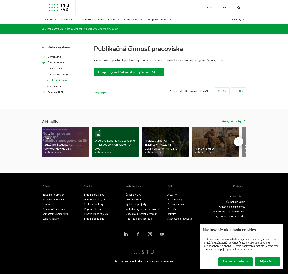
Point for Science (135, 199)
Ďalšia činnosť (56, 62)
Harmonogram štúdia (96, 199)
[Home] (43, 28)
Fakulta (49, 19)
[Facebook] (138, 234)
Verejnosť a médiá (158, 19)
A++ (241, 196)
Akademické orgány (53, 199)
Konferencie (55, 86)
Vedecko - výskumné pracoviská (143, 209)
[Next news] (238, 141)
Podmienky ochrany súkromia (229, 211)
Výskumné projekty (136, 204)
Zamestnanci (132, 19)
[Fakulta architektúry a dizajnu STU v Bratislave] (59, 7)
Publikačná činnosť (59, 80)
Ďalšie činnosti (75, 28)
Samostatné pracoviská (55, 213)
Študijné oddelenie (94, 218)
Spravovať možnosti (235, 261)
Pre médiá (173, 209)
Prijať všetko (268, 261)
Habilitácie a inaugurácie (61, 74)
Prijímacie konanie (94, 209)
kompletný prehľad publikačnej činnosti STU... (129, 72)
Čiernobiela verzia (235, 201)
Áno (224, 91)
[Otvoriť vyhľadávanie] (238, 7)
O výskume (54, 56)
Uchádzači (67, 19)
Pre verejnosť (175, 199)
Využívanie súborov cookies (230, 216)
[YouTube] (162, 234)
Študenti (85, 19)
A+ (234, 196)
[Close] (278, 229)
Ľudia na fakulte (51, 218)
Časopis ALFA (56, 92)
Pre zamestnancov (178, 204)
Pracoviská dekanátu (54, 209)
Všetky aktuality (232, 121)
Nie (241, 91)
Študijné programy (94, 194)
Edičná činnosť (57, 68)
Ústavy (46, 204)
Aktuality (172, 194)
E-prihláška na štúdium (96, 213)
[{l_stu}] (144, 251)
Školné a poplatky (93, 204)
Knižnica (172, 213)
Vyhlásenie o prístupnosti (231, 206)
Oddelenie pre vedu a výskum (142, 213)
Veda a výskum (107, 19)
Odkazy (236, 19)
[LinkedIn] (126, 234)
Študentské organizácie (180, 218)
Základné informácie (54, 194)
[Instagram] (150, 234)
